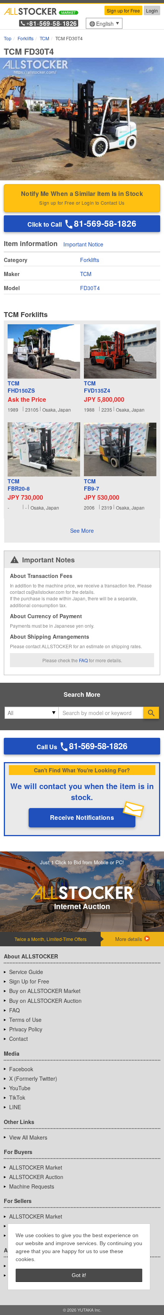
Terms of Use (25, 1019)
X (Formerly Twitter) (33, 1078)
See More (82, 530)
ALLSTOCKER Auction (36, 1177)
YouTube (20, 1088)
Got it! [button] (79, 1275)
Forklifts (89, 260)
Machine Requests (31, 1186)
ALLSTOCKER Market (35, 1167)
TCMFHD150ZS (21, 387)
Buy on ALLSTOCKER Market (44, 991)
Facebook (21, 1069)
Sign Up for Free (29, 981)
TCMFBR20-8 (19, 485)
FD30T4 (90, 288)
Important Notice (83, 244)
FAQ (83, 660)
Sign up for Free (123, 10)
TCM (86, 274)
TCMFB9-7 (91, 485)
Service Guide (26, 972)
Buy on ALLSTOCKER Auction (45, 1000)
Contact (18, 1038)
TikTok (17, 1097)
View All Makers (28, 1137)
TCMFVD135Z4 (97, 387)
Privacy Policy (25, 1029)
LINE (15, 1107)
